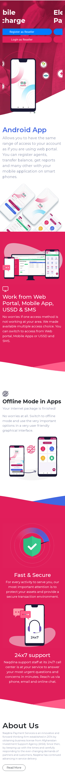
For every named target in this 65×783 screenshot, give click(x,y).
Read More (14, 767)
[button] (30, 112)
